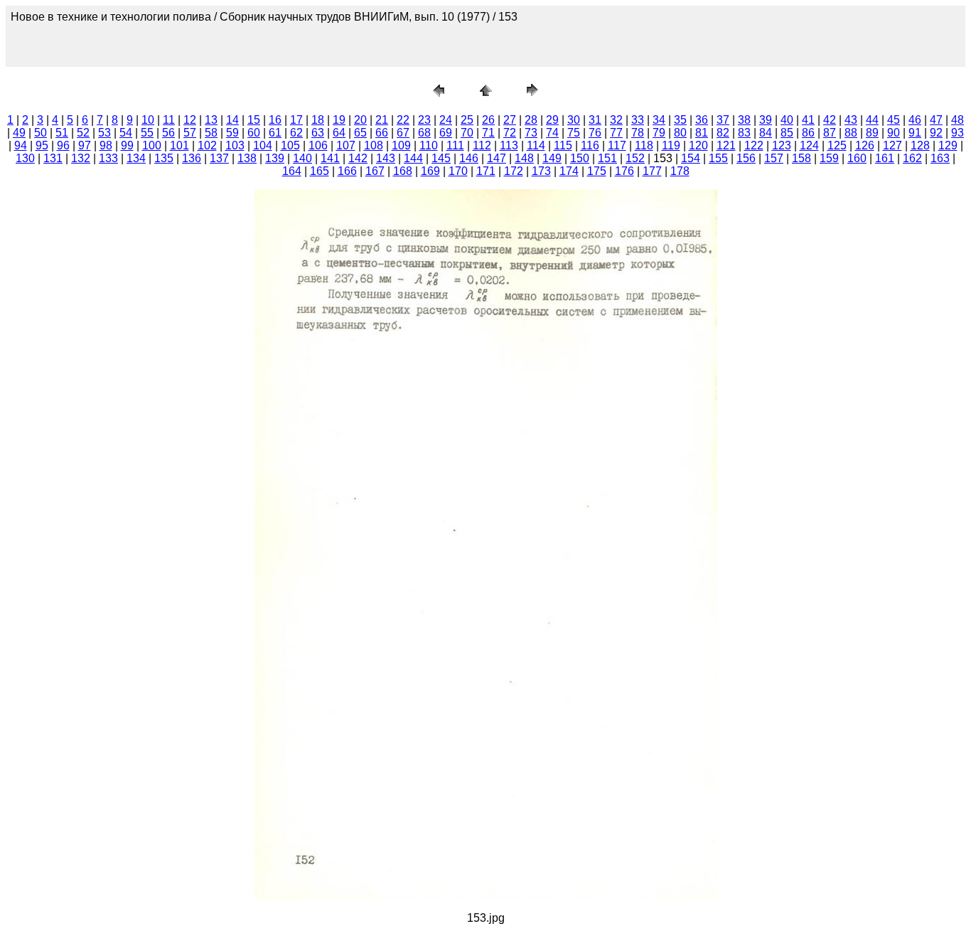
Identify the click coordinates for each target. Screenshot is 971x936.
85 (786, 133)
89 (872, 133)
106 (318, 145)
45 (893, 120)
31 (595, 120)
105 (290, 145)
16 (275, 120)
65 (360, 133)
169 (430, 171)
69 (445, 133)
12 (189, 120)
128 (920, 145)
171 (485, 171)
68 (424, 133)
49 (19, 133)
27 (509, 120)
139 (274, 158)
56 (168, 133)
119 (671, 145)
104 (262, 145)
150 (579, 158)
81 (701, 133)
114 (536, 145)
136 (191, 158)
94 (20, 145)
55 (147, 133)
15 (253, 120)
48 (957, 120)
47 (936, 120)
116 (590, 145)
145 (441, 158)
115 (563, 145)
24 (445, 120)
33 (637, 120)
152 (635, 158)
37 (723, 120)
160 (857, 158)
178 (680, 171)
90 (893, 133)
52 (83, 133)
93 (957, 133)
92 (936, 133)
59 (232, 133)
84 (765, 133)
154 (690, 158)
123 (781, 145)
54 (125, 133)
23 (424, 120)
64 (339, 133)
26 (488, 120)
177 (652, 171)
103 (235, 145)
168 (402, 171)
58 (211, 133)
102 (207, 145)
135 (163, 158)
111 (455, 145)
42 (829, 120)
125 (837, 145)
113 (509, 145)
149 (552, 158)
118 (644, 145)
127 (892, 145)
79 (659, 133)
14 (232, 120)
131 (53, 158)
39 (765, 120)
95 (42, 145)
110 (428, 145)
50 (40, 133)
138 (247, 158)
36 (701, 120)
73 (531, 133)
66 (381, 133)
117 (617, 145)
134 (136, 158)
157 (773, 158)
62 (296, 133)
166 (347, 171)
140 (302, 158)
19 (339, 120)
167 (375, 171)
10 (147, 120)
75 (573, 133)
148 (524, 158)
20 (360, 120)
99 (127, 145)
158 (801, 158)
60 (253, 133)
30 (573, 120)
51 (61, 133)
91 (914, 133)
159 (829, 158)
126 (864, 145)
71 (488, 133)
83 (744, 133)
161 (884, 158)
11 (169, 120)
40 (786, 120)
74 (552, 133)
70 (467, 133)
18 (317, 120)
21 (381, 120)
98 (106, 145)
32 (616, 120)
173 (541, 171)
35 (680, 120)
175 (596, 171)
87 (829, 133)
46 (914, 120)
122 (753, 145)
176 (624, 171)
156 (746, 158)
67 (403, 133)
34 (659, 120)
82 (723, 133)
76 (595, 133)
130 (25, 158)
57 (189, 133)
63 (317, 133)
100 (151, 145)
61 (275, 133)
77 (616, 133)
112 (482, 145)
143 (385, 158)
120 (698, 145)
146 (468, 158)
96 (63, 145)
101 (179, 145)
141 (330, 158)
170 (458, 171)
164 (291, 171)
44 (872, 120)
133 (108, 158)
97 (84, 145)
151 (607, 158)
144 (413, 158)
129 (947, 145)
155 (718, 158)
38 (744, 120)
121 (726, 145)
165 (319, 171)
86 (808, 133)
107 (345, 145)
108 (373, 145)
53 (104, 133)
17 (296, 120)
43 (850, 120)
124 (809, 145)
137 (219, 158)
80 (680, 133)
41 (808, 120)
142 (358, 158)
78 (637, 133)
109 (401, 145)
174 (569, 171)
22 (403, 120)
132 (80, 158)
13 (211, 120)
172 (513, 171)
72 (509, 133)
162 (912, 158)
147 (496, 158)
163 (940, 158)
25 (467, 120)
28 (531, 120)
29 (552, 120)
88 (850, 133)
